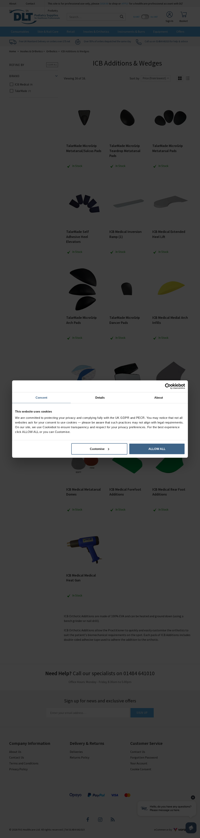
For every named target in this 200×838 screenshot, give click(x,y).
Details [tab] (100, 397)
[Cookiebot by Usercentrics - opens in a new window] (168, 386)
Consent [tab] (41, 397)
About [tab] (158, 397)
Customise (97, 448)
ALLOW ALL (156, 448)
